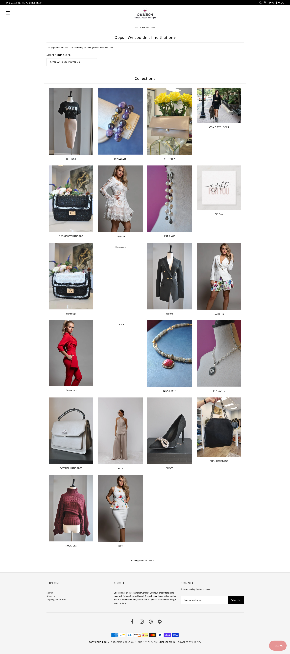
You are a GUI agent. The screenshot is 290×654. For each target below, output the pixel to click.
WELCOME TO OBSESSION (24, 2)
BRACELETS (120, 158)
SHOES (169, 468)
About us (50, 596)
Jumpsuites (71, 390)
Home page (120, 247)
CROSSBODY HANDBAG (71, 236)
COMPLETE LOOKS (219, 127)
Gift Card (219, 214)
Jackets (169, 313)
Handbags (71, 313)
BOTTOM (71, 159)
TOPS (120, 546)
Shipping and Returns (56, 599)
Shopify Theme (146, 642)
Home (136, 27)
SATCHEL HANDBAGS (71, 468)
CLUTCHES (169, 159)
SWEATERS (71, 545)
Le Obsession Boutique (122, 642)
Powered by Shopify (189, 642)
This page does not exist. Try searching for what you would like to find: (79, 47)
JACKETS (219, 314)
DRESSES (120, 236)
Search (49, 592)
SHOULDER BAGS (219, 461)
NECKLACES (169, 391)
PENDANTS (219, 391)
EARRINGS (169, 236)
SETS (120, 468)
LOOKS (120, 324)
